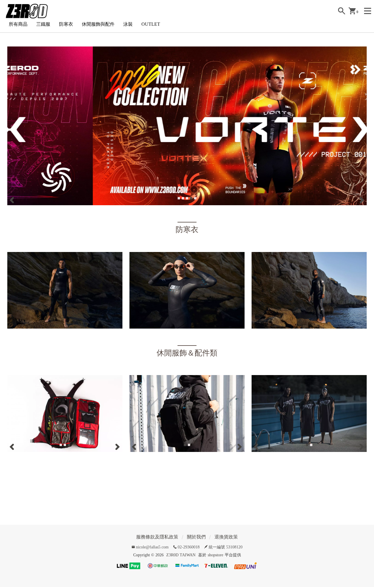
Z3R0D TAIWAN (180, 555)
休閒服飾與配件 (98, 24)
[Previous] (12, 200)
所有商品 (18, 24)
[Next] (361, 200)
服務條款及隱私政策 (157, 536)
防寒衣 (66, 24)
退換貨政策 (226, 536)
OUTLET (150, 24)
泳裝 (128, 24)
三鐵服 (43, 24)
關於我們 (196, 536)
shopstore (215, 555)
